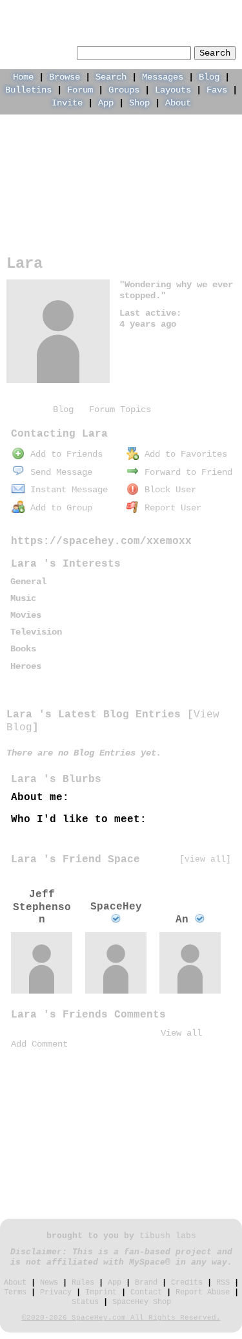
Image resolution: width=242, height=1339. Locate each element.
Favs (217, 90)
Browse (64, 77)
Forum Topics (120, 409)
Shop (139, 103)
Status (85, 1302)
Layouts (173, 90)
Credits (187, 1282)
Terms (15, 1292)
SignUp (221, 10)
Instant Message (66, 489)
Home (23, 77)
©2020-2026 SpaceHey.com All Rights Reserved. (121, 1318)
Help (138, 10)
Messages (162, 77)
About (178, 103)
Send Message (58, 472)
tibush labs (167, 1236)
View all (181, 1033)
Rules (83, 1282)
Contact (146, 1292)
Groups (123, 90)
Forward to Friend (185, 472)
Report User (170, 508)
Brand (146, 1282)
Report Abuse (203, 1292)
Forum (80, 90)
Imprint (101, 1292)
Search (214, 53)
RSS (223, 1282)
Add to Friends (64, 454)
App (106, 103)
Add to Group (58, 508)
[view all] (205, 859)
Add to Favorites (183, 454)
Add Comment (39, 1044)
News (49, 1282)
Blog (209, 77)
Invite (67, 103)
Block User (167, 489)
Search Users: (40, 51)
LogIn (177, 10)
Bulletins (28, 90)
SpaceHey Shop (141, 1302)
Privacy (56, 1292)
